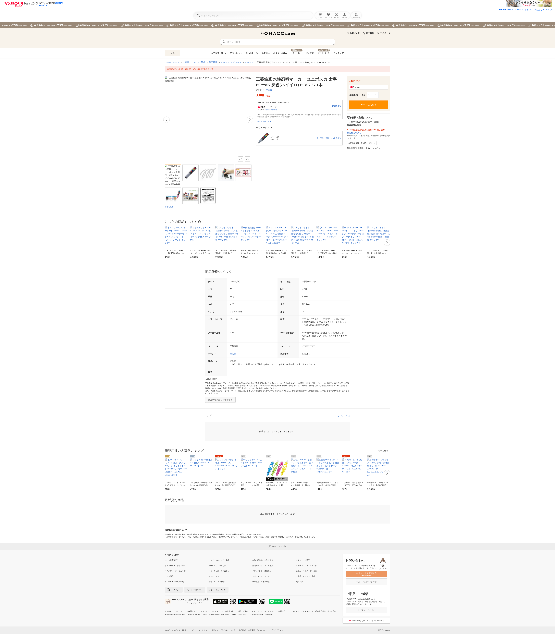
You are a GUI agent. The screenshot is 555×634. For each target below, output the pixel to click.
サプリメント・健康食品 (261, 571)
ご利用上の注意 (242, 611)
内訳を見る (336, 106)
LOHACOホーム (172, 62)
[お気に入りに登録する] (247, 159)
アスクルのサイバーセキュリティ (300, 611)
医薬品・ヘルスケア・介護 (306, 571)
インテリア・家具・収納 (174, 582)
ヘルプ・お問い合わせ (366, 582)
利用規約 (242, 630)
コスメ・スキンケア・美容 (219, 560)
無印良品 (299, 582)
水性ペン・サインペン (231, 62)
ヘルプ (549, 9)
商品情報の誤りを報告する (220, 400)
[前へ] (166, 120)
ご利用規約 (281, 611)
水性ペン (249, 62)
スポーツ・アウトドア (261, 576)
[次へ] (250, 120)
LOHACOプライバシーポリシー (262, 611)
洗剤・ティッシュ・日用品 (262, 565)
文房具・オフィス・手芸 (194, 62)
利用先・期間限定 (271, 109)
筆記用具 (213, 62)
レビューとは (344, 416)
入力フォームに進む (366, 610)
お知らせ (168, 611)
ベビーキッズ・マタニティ (219, 571)
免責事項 (251, 630)
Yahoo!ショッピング (172, 630)
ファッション (214, 576)
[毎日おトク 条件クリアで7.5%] (277, 25)
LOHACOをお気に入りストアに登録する (368, 621)
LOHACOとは (179, 611)
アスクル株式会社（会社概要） (262, 614)
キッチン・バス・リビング (306, 565)
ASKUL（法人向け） (240, 614)
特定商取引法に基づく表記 (325, 611)
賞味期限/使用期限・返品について (362, 148)
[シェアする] (240, 159)
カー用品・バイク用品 (261, 582)
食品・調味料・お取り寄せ (262, 560)
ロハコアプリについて (190, 603)
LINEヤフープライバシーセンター (224, 630)
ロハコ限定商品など (172, 560)
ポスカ (269, 90)
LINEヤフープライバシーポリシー (195, 630)
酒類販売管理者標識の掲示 (175, 614)
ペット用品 (169, 576)
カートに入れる (368, 105)
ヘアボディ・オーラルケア (175, 571)
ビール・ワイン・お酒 (217, 565)
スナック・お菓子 (303, 560)
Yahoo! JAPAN (506, 9)
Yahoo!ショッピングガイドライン (270, 630)
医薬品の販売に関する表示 (219, 614)
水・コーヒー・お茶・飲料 (175, 565)
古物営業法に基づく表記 (197, 614)
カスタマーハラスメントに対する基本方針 (217, 611)
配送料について (354, 133)
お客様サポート (193, 611)
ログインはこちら (264, 121)
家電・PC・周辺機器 (217, 582)
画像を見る (169, 207)
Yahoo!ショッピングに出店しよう (529, 9)
